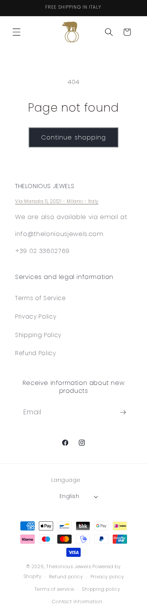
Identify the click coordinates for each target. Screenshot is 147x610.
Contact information (77, 601)
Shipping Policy (38, 335)
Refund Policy (35, 353)
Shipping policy (101, 589)
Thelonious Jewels (68, 566)
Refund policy (66, 576)
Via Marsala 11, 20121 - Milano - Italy (56, 201)
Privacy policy (107, 576)
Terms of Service (40, 298)
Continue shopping (73, 137)
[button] (17, 32)
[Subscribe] (123, 412)
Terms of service (54, 589)
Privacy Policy (35, 316)
